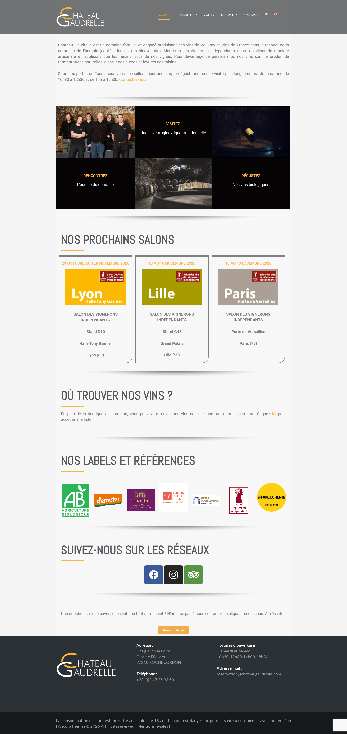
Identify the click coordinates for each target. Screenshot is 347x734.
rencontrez (95, 175)
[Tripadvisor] (193, 574)
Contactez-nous (133, 79)
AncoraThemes (71, 726)
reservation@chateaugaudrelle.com (249, 673)
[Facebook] (153, 574)
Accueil (164, 14)
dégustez (250, 175)
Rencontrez (186, 14)
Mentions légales (152, 726)
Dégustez (229, 14)
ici (274, 413)
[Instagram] (173, 574)
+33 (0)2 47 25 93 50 (155, 679)
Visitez (209, 14)
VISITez (173, 124)
